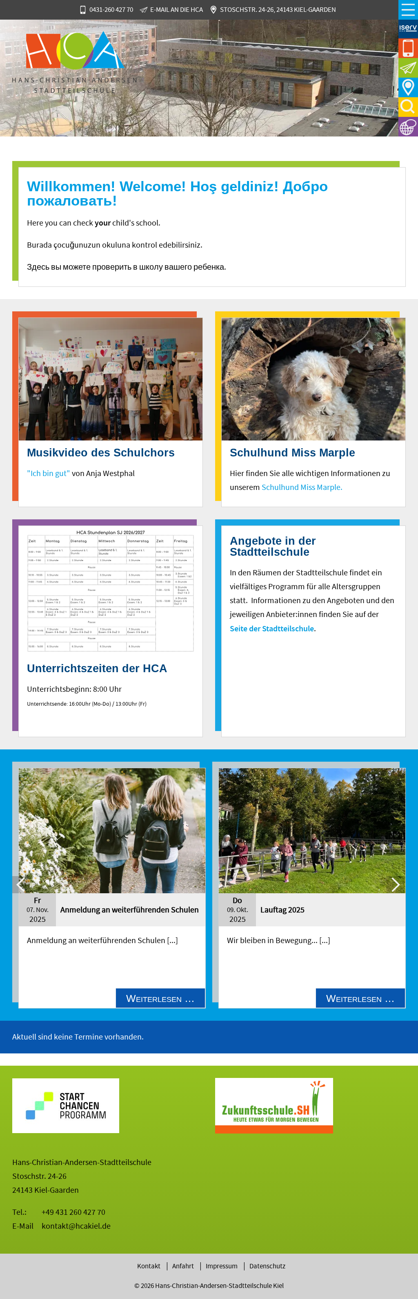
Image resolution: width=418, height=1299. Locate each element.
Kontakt (148, 1266)
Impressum (222, 1266)
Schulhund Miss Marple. (302, 487)
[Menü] (408, 10)
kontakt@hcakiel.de (76, 1226)
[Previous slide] (21, 885)
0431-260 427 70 (111, 9)
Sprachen (408, 126)
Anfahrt (408, 87)
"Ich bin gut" (48, 473)
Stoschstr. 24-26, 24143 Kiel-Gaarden (278, 9)
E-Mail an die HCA (176, 9)
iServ (408, 28)
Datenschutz (267, 1266)
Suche (408, 107)
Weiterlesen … (165, 1000)
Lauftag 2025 (282, 910)
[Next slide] (395, 885)
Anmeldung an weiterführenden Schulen (129, 910)
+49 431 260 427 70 (73, 1212)
